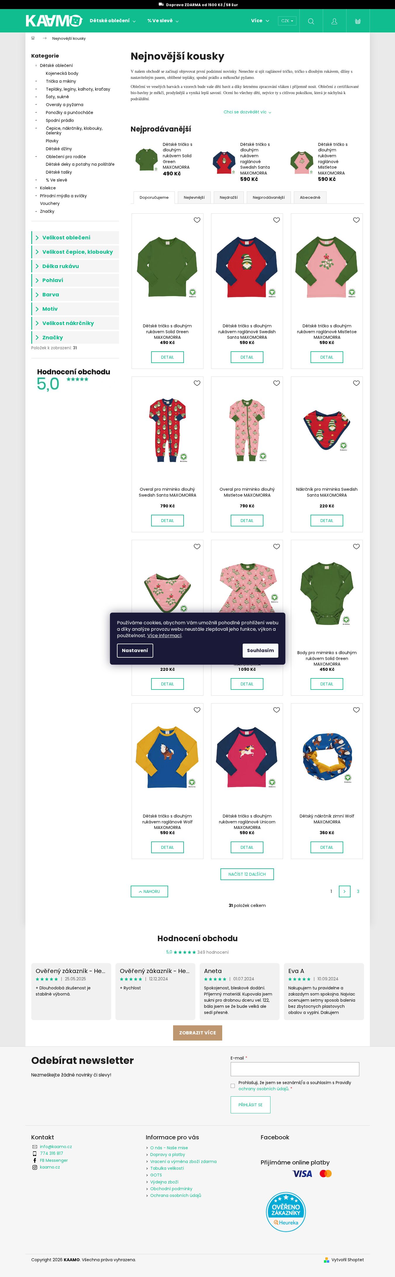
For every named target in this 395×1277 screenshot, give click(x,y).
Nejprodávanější (269, 197)
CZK (285, 21)
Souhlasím (260, 650)
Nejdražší (229, 197)
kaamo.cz (50, 1167)
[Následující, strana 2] (345, 891)
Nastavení (135, 650)
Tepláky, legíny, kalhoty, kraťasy (78, 89)
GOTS (156, 1175)
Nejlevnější (194, 197)
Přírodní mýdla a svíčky (63, 196)
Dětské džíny (59, 149)
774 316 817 (51, 1153)
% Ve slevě (56, 180)
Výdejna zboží (164, 1182)
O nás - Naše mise (169, 1148)
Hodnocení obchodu (197, 938)
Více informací (164, 635)
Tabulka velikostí (167, 1168)
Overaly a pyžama (64, 105)
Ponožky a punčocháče (69, 112)
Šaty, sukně (57, 97)
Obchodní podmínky (171, 1189)
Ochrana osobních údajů (175, 1195)
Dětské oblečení (56, 65)
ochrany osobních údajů (263, 1089)
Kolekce (48, 188)
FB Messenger (54, 1160)
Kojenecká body (62, 73)
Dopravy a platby (167, 1154)
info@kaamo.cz (56, 1147)
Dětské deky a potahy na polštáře (80, 164)
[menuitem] (113, 20)
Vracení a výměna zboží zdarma (183, 1161)
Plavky (52, 141)
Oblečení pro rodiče (66, 157)
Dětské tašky (59, 172)
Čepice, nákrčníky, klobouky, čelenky (74, 130)
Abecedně (310, 197)
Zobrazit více (197, 1032)
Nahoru (152, 891)
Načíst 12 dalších (247, 874)
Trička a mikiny (61, 81)
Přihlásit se (251, 1105)
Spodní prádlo (60, 120)
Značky (47, 211)
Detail (167, 357)
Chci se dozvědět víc (245, 112)
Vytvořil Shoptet (348, 1260)
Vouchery (50, 203)
